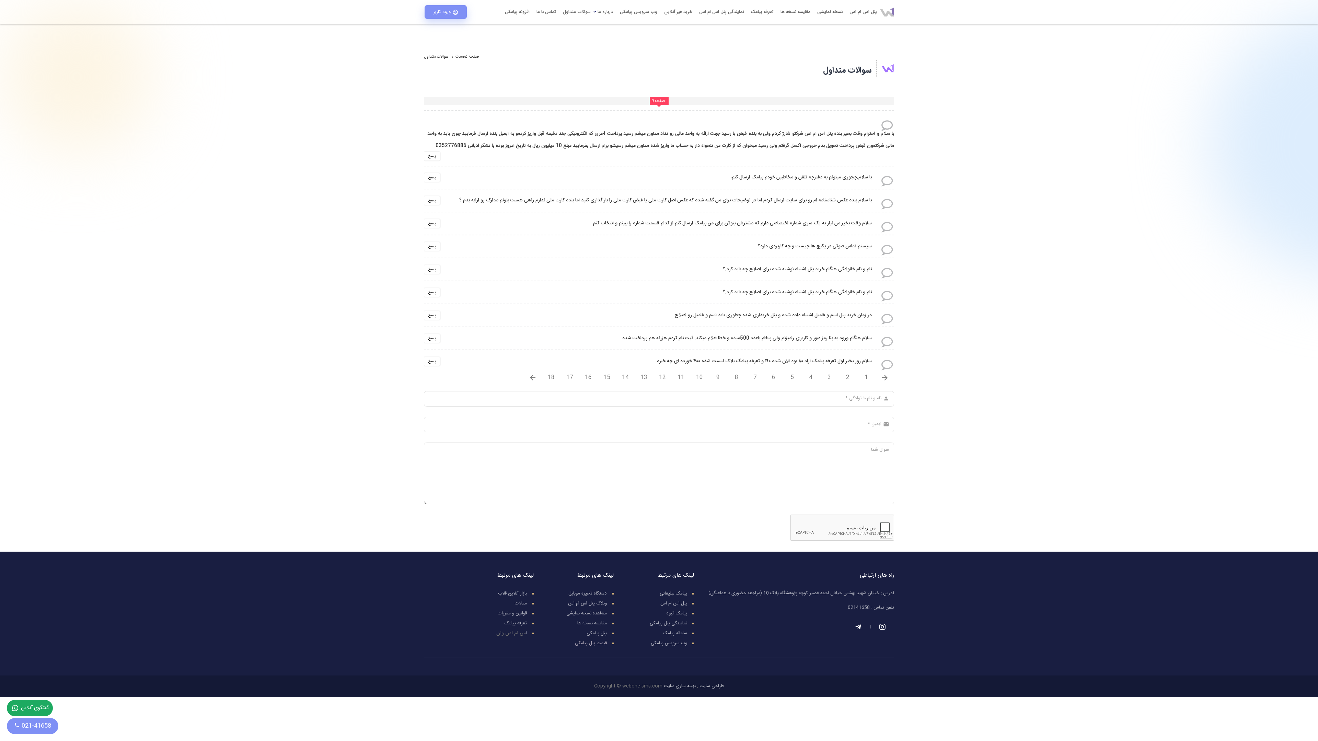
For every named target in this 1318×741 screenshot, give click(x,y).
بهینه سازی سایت (680, 686)
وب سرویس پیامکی (638, 12)
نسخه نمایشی (830, 12)
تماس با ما (546, 12)
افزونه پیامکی (517, 12)
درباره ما (605, 12)
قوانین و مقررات (512, 613)
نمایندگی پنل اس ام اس (721, 12)
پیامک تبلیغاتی (673, 593)
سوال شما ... (877, 450)
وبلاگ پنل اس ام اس (587, 603)
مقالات (521, 603)
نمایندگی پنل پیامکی (668, 623)
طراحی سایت (712, 686)
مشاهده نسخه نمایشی (586, 613)
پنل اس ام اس (863, 12)
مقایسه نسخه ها (795, 12)
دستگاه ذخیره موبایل (587, 593)
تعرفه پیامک (762, 12)
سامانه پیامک (675, 633)
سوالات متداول (577, 12)
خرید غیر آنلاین (678, 12)
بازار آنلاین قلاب (512, 593)
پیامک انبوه (677, 613)
